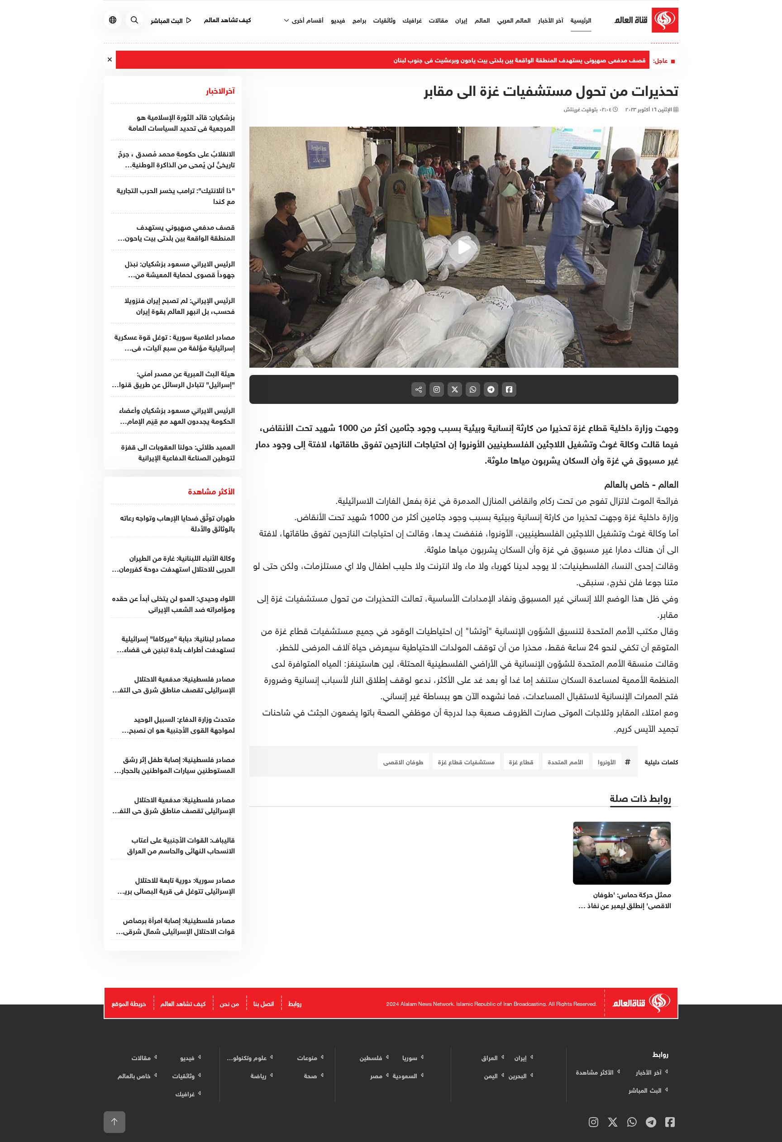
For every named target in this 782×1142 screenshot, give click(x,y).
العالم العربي (514, 19)
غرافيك (412, 19)
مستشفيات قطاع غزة (466, 761)
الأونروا (607, 761)
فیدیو (338, 19)
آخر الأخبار (550, 19)
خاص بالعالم (627, 482)
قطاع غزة (521, 761)
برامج (359, 19)
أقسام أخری (307, 19)
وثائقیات (384, 19)
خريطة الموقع (129, 1002)
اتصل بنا (263, 1002)
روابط (294, 1002)
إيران (461, 19)
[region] (464, 247)
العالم (482, 19)
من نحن (229, 1002)
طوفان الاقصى (403, 761)
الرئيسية (581, 19)
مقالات (438, 19)
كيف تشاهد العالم (228, 18)
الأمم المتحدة (565, 761)
